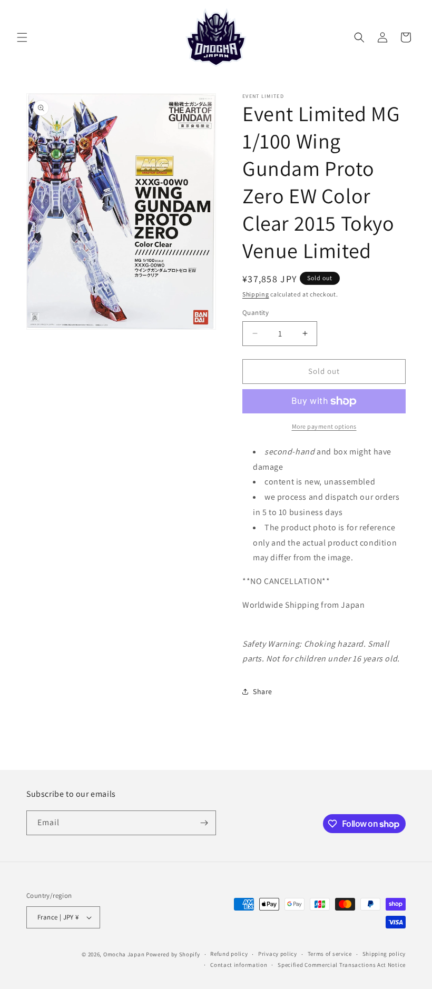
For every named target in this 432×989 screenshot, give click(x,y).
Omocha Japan (123, 954)
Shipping (255, 294)
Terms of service (330, 953)
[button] (22, 37)
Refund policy (229, 953)
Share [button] (262, 691)
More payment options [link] (324, 426)
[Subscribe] (203, 822)
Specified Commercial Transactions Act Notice (342, 964)
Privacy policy (277, 953)
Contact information (238, 964)
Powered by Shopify (173, 954)
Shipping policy (384, 953)
